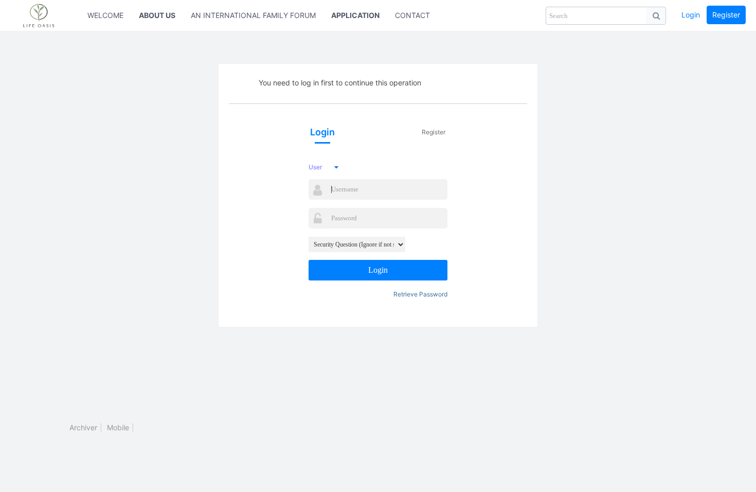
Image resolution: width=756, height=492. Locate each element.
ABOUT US (157, 15)
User (315, 167)
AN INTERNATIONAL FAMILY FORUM (253, 15)
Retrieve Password (420, 294)
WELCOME (105, 15)
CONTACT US (418, 15)
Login (690, 14)
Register (726, 14)
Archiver (83, 427)
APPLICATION (355, 15)
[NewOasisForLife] (43, 15)
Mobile (118, 427)
